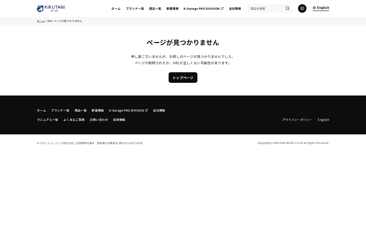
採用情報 (119, 119)
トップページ (183, 77)
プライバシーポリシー (297, 119)
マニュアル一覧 (47, 119)
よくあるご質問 (74, 119)
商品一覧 (155, 8)
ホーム (116, 8)
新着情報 (172, 8)
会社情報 (235, 8)
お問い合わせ (99, 119)
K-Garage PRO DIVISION (201, 8)
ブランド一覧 (135, 8)
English (323, 8)
